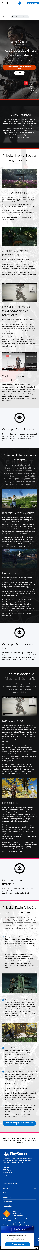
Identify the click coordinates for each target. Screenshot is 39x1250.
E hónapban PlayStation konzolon (21, 1158)
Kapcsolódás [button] (7, 1206)
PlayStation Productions (10, 1178)
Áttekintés (5, 17)
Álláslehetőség (7, 1173)
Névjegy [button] (6, 1167)
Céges (5, 1181)
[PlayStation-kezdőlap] (19, 3)
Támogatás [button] (7, 1197)
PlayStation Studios (9, 1175)
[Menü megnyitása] (2, 3)
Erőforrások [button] (7, 1202)
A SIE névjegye (7, 1170)
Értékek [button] (6, 1193)
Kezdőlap (6, 1158)
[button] (4, 185)
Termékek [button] (6, 1188)
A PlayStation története (10, 1183)
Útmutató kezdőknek (20, 17)
